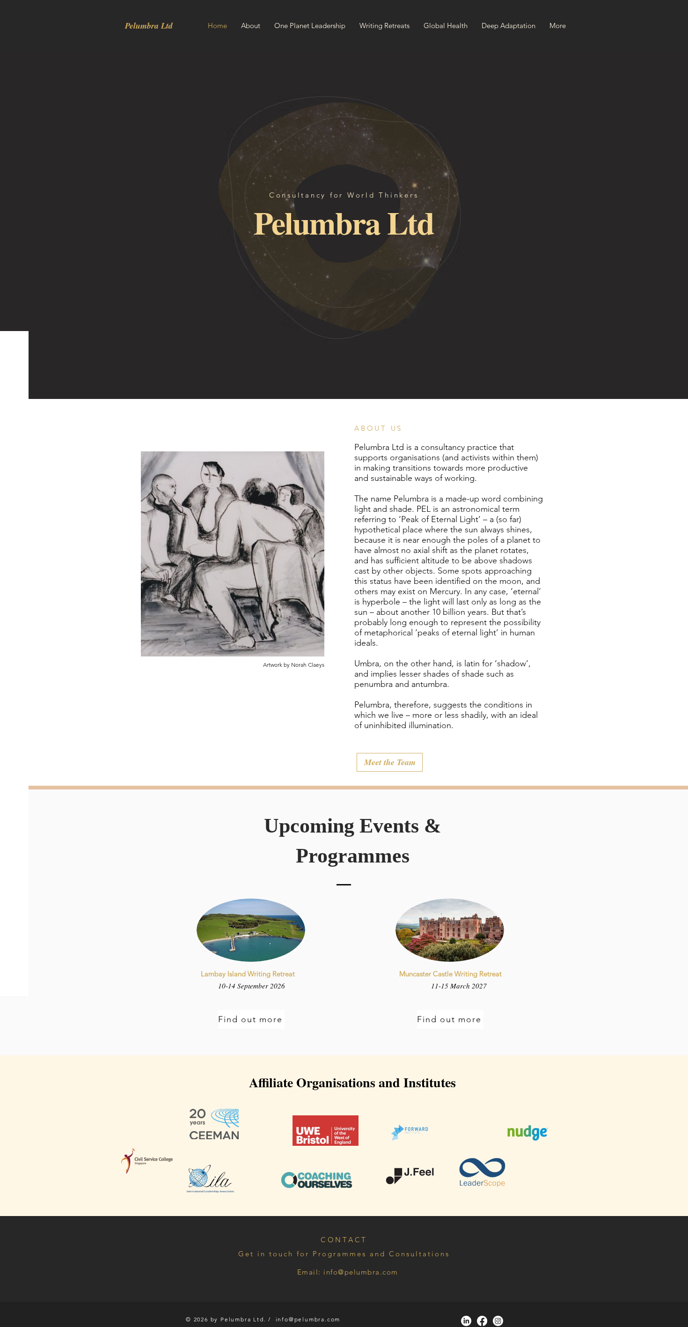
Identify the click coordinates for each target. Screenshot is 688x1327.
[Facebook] (482, 1321)
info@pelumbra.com (360, 1272)
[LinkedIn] (466, 1321)
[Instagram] (498, 1321)
